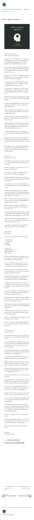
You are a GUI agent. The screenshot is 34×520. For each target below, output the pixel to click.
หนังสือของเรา (26, 9)
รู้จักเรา (13, 11)
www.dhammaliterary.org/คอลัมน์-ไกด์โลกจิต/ (14, 442)
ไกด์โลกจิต (28, 488)
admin (6, 489)
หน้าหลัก (3, 9)
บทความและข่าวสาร (6, 11)
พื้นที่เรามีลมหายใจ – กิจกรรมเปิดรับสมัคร (13, 9)
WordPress (11, 514)
